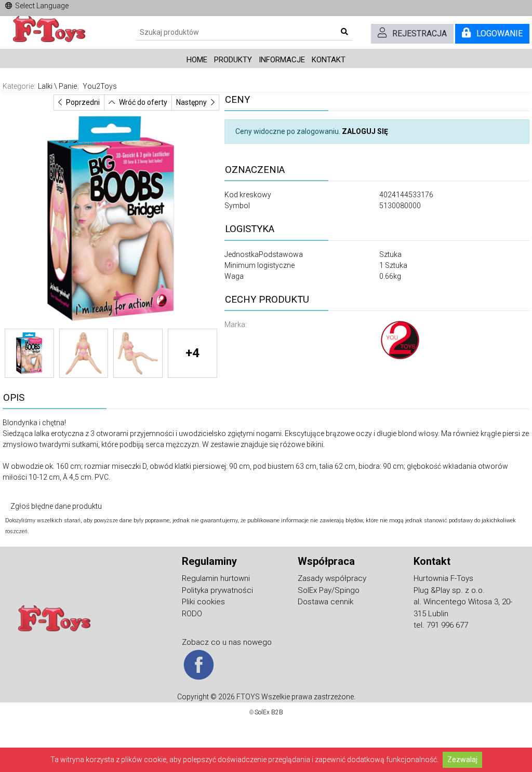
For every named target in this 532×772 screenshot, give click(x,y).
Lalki (45, 86)
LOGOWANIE (499, 33)
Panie (68, 86)
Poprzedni (83, 102)
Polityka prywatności (217, 590)
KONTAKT (328, 59)
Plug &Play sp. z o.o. (449, 590)
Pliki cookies (203, 601)
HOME (197, 59)
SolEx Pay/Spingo (329, 590)
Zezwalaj (462, 759)
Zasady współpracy (332, 578)
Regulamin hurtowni (216, 578)
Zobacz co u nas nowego (227, 642)
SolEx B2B (269, 712)
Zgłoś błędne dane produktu (56, 506)
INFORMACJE (282, 59)
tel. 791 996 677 (441, 625)
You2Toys (100, 86)
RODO (192, 613)
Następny (191, 102)
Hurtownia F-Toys (443, 578)
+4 (192, 353)
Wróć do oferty (143, 102)
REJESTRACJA (419, 33)
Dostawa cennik (325, 601)
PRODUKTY (233, 59)
